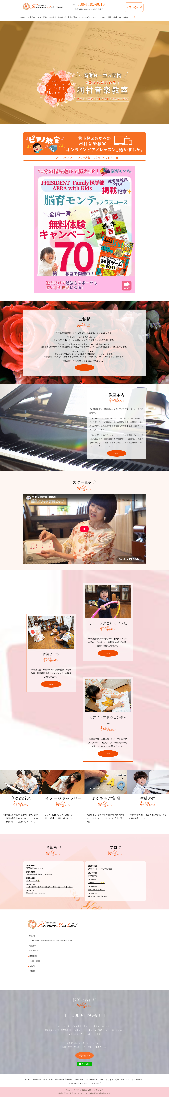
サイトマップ (95, 1083)
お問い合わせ (136, 1080)
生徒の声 (117, 17)
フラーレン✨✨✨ (96, 883)
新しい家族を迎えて (96, 890)
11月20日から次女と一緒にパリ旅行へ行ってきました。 (49, 887)
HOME (22, 17)
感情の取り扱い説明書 (97, 896)
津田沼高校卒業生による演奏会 (39, 875)
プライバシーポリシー (77, 1083)
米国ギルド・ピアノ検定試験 (100, 869)
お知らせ (127, 17)
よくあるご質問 (104, 17)
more (84, 367)
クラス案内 (42, 17)
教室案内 (31, 17)
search (134, 17)
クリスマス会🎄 (33, 881)
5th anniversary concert (35, 893)
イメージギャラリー (87, 17)
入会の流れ (72, 17)
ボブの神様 (92, 876)
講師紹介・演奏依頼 (57, 17)
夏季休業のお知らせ (34, 868)
